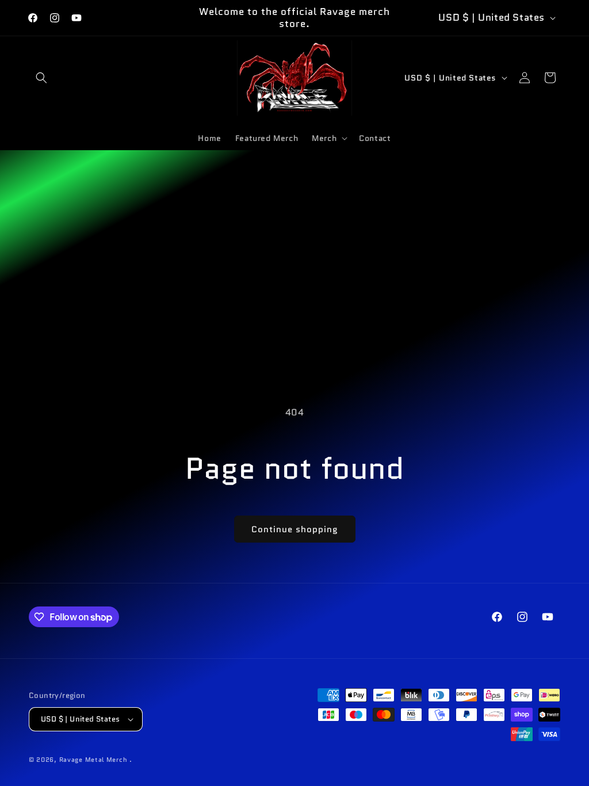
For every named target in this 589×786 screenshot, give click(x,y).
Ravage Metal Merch (93, 759)
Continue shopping (294, 529)
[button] (41, 77)
